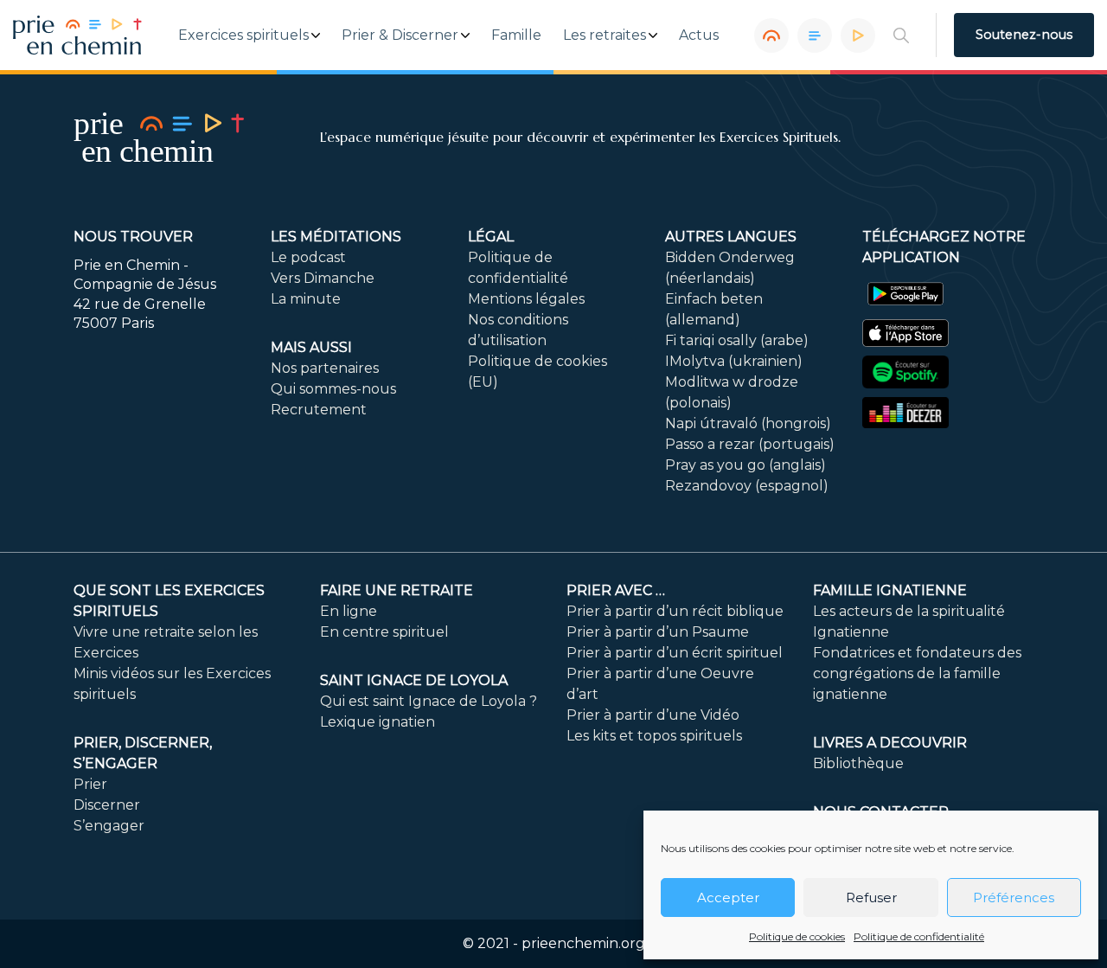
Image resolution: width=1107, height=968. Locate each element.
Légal (491, 236)
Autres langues (731, 236)
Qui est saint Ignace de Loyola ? (428, 701)
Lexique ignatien (377, 722)
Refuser (871, 897)
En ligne (348, 611)
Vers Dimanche (322, 278)
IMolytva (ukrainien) (734, 361)
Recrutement (319, 409)
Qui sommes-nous (333, 389)
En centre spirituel (384, 632)
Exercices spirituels (243, 35)
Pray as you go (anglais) (745, 465)
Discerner (107, 805)
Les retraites (604, 35)
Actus (699, 35)
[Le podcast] (771, 35)
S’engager (109, 825)
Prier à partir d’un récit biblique (675, 611)
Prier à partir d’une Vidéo (652, 715)
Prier (90, 784)
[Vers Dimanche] (814, 35)
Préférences (1013, 897)
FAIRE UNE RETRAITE (396, 590)
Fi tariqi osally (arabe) (737, 340)
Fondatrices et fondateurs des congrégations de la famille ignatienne (917, 673)
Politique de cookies (797, 936)
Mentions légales (526, 299)
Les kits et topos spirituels (654, 736)
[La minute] (858, 35)
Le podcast (308, 257)
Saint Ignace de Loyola (414, 680)
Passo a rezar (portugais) (750, 444)
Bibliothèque (858, 763)
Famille (516, 35)
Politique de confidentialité (919, 936)
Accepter (728, 897)
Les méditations (336, 236)
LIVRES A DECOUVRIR (890, 742)
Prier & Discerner (400, 35)
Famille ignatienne (890, 590)
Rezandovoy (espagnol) (747, 486)
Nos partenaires (325, 368)
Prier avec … (615, 590)
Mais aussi (311, 347)
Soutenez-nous (1024, 34)
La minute (306, 299)
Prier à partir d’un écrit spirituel (674, 652)
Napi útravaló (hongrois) (748, 423)
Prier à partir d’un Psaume (657, 632)
